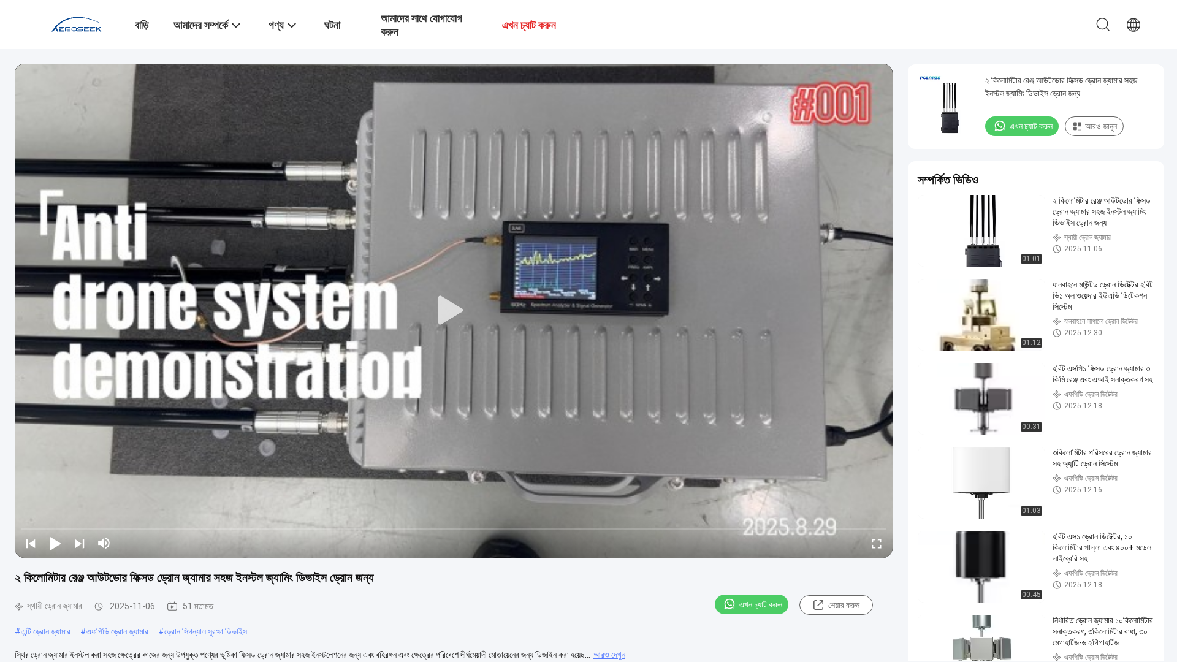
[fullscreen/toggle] (876, 543)
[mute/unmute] (104, 543)
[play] (453, 310)
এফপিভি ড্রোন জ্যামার (117, 631)
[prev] (30, 543)
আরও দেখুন (609, 655)
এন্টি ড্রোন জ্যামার (45, 631)
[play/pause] (55, 543)
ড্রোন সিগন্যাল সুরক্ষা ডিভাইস (205, 631)
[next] (79, 543)
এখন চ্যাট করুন (760, 604)
